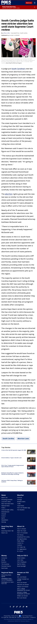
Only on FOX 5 (22, 556)
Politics (3, 508)
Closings (19, 499)
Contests (19, 545)
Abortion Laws (23, 438)
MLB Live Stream (22, 582)
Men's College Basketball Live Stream (23, 589)
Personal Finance (6, 566)
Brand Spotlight (21, 566)
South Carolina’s (19, 69)
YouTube (20, 606)
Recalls (3, 560)
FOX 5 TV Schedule (22, 533)
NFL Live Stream (21, 577)
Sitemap (3, 522)
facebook (10, 606)
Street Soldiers (21, 558)
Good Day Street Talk (7, 531)
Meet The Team (21, 531)
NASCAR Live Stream (23, 584)
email (26, 606)
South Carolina (23, 33)
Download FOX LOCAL (23, 537)
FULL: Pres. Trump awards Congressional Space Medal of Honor (12, 466)
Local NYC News (6, 501)
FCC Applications (21, 549)
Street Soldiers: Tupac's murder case (11, 457)
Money (4, 556)
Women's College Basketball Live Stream (23, 593)
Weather (20, 495)
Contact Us (20, 543)
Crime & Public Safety (7, 510)
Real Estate (4, 568)
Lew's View (20, 560)
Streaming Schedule (6, 499)
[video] (31, 452)
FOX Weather (21, 510)
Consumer (4, 558)
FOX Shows (20, 535)
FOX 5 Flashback (21, 562)
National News (5, 505)
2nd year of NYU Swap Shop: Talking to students (12, 481)
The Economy (5, 564)
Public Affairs (20, 541)
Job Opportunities (22, 539)
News (3, 495)
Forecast (19, 497)
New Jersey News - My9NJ (6, 575)
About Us (20, 526)
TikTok (16, 606)
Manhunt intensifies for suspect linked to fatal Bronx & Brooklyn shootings (12, 473)
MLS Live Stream (22, 598)
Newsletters (4, 520)
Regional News (7, 572)
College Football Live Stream (23, 579)
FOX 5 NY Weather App (23, 508)
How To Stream (21, 529)
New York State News (7, 503)
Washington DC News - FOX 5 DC (7, 582)
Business (3, 562)
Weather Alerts (21, 501)
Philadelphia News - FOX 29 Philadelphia (6, 579)
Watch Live (29, 2)
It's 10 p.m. (20, 551)
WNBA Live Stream (22, 596)
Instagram (13, 606)
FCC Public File (21, 547)
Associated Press (15, 33)
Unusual (3, 514)
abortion (8, 194)
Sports (3, 518)
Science (3, 516)
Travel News (20, 505)
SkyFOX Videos (21, 564)
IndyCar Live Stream (22, 586)
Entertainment (5, 512)
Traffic (19, 503)
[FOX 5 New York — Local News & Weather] (6, 3)
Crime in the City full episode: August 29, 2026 (13, 450)
